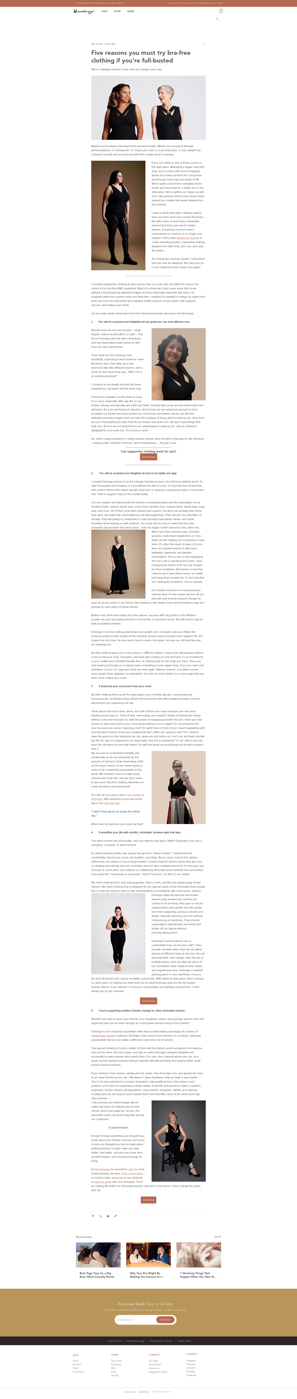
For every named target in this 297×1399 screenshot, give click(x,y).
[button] (221, 11)
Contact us (154, 1368)
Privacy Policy (130, 1391)
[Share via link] (115, 1215)
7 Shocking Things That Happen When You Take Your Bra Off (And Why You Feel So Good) (198, 1274)
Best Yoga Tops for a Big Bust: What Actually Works (97, 1274)
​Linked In (191, 1367)
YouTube (191, 1371)
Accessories (78, 1371)
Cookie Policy (143, 1391)
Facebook (191, 1375)
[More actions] (204, 44)
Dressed (77, 1364)
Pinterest (191, 1364)
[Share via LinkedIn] (107, 1215)
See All (218, 1236)
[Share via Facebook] (92, 1215)
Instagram (191, 1360)
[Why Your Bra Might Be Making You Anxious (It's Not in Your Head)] (148, 1255)
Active (76, 1360)
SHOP (76, 1355)
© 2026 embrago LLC (161, 1391)
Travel (75, 1368)
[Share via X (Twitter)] (100, 1215)
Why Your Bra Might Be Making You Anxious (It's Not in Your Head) (146, 1274)
